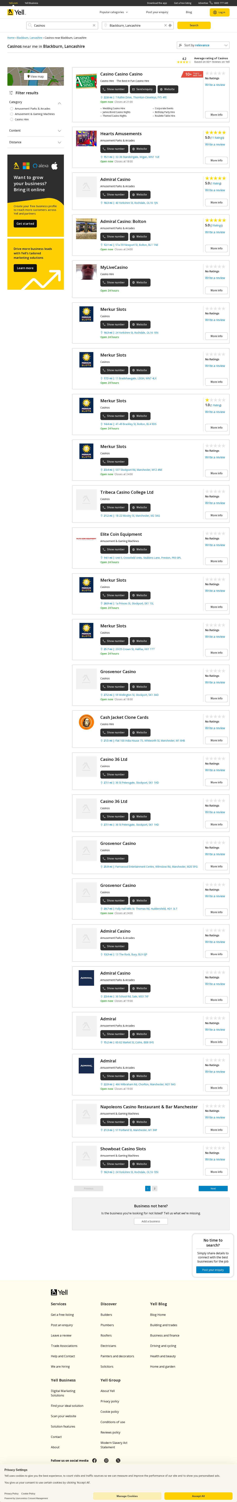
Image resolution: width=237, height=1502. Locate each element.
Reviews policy (110, 1432)
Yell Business (31, 3)
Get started (25, 224)
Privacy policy (110, 1401)
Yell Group (111, 1380)
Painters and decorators (117, 1356)
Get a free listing (182, 3)
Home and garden (162, 1366)
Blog (189, 12)
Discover (109, 1303)
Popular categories (112, 12)
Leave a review (61, 1335)
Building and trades (163, 1325)
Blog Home (158, 1315)
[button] (94, 25)
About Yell (108, 1391)
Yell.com (13, 3)
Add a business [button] (151, 1221)
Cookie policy (110, 1412)
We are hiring (60, 1366)
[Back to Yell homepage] (16, 12)
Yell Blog (158, 1303)
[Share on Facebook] (94, 1460)
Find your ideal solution (67, 1406)
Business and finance (164, 1335)
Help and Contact (63, 1356)
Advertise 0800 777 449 (213, 3)
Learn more (25, 268)
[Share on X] (118, 1460)
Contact (56, 1437)
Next (213, 1188)
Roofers (106, 1335)
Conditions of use (113, 1422)
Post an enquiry (62, 1325)
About (55, 1447)
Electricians (108, 1346)
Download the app (157, 3)
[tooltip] (170, 25)
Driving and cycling (163, 1346)
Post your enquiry (157, 12)
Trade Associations (64, 1346)
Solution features (63, 1426)
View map (37, 76)
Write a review (215, 85)
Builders (106, 1315)
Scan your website (63, 1416)
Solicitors (107, 1366)
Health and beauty (163, 1356)
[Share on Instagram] (106, 1460)
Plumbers (107, 1325)
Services (58, 1303)
